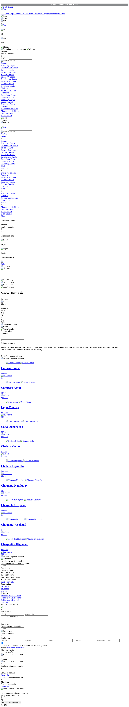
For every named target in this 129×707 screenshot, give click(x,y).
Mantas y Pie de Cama (10, 111)
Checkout (5, 686)
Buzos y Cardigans (8, 72)
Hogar (45, 14)
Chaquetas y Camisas (9, 68)
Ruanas (4, 63)
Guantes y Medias (8, 86)
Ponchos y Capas (8, 65)
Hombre (18, 14)
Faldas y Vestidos (8, 77)
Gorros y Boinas (7, 84)
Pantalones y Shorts (9, 79)
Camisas (4, 106)
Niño (31, 14)
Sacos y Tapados (7, 74)
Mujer (12, 14)
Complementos (7, 113)
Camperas (5, 93)
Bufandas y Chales (8, 81)
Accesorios (38, 14)
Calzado (25, 14)
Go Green (5, 14)
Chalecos (4, 88)
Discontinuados (54, 14)
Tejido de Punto (7, 70)
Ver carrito (5, 675)
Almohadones (6, 115)
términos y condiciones (16, 648)
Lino (63, 14)
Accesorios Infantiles (9, 109)
